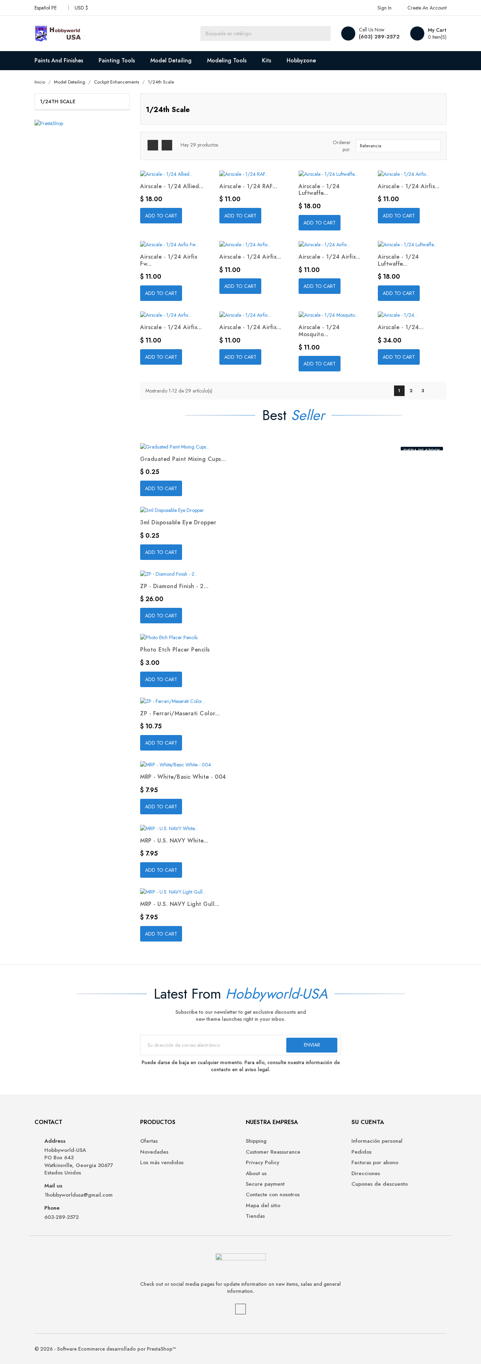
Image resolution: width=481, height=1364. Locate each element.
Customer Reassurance (273, 1152)
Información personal (376, 1141)
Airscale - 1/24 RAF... (248, 186)
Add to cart (161, 215)
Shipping (256, 1141)
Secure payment (265, 1184)
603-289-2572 (61, 1217)
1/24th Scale (57, 101)
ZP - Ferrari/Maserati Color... (180, 713)
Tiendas (255, 1216)
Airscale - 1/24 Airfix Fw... (168, 260)
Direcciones (365, 1173)
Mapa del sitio (263, 1205)
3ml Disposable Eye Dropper (178, 522)
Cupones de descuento (379, 1184)
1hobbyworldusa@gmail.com (78, 1195)
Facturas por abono (374, 1162)
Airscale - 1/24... (401, 327)
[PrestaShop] (49, 122)
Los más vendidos (161, 1162)
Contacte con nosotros (273, 1194)
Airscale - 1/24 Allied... (172, 186)
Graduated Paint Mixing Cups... (183, 459)
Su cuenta (367, 1122)
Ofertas (149, 1141)
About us (256, 1173)
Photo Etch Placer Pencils (175, 650)
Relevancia (397, 145)
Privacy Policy (262, 1162)
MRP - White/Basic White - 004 (183, 777)
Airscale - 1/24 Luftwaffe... (319, 189)
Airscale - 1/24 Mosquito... (319, 330)
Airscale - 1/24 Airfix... (409, 186)
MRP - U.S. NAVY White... (174, 841)
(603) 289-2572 (379, 37)
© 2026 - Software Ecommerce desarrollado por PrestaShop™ (105, 1348)
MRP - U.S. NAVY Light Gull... (179, 904)
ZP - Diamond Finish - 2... (174, 586)
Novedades (154, 1152)
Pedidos (361, 1152)
